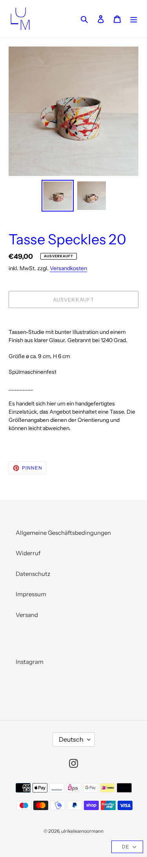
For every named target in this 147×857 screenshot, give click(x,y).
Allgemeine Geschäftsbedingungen (63, 532)
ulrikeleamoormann (82, 831)
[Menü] (133, 19)
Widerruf (28, 553)
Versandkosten (68, 268)
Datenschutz (33, 573)
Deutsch (71, 739)
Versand (27, 615)
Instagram (30, 661)
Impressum (31, 594)
